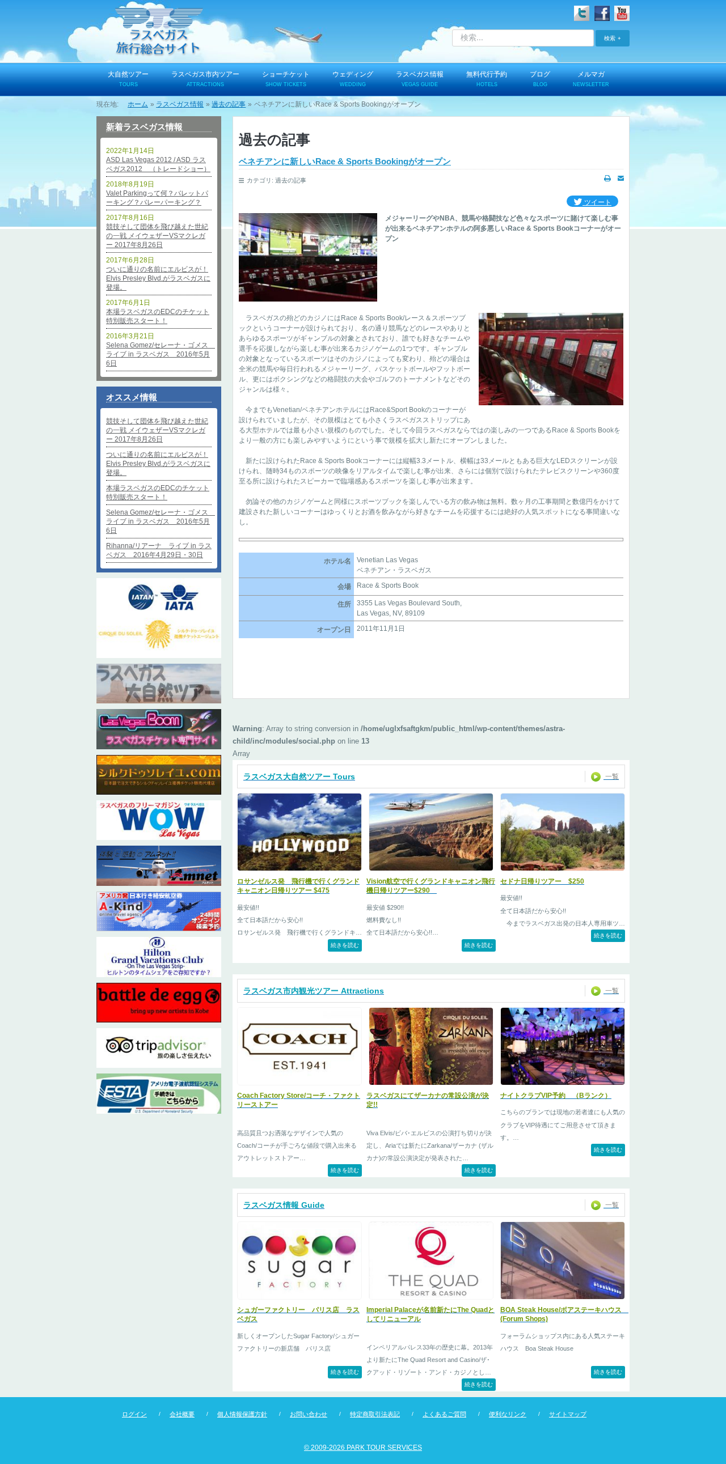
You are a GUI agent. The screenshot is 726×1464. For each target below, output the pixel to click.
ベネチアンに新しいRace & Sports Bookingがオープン (345, 161)
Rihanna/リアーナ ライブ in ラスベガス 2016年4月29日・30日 (159, 550)
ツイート (597, 202)
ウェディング (352, 78)
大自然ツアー (128, 78)
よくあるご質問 (444, 1414)
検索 (609, 38)
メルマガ (591, 78)
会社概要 (182, 1414)
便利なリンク (507, 1414)
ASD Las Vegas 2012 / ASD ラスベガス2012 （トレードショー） (158, 164)
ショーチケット (286, 78)
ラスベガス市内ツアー (205, 78)
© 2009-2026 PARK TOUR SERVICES (363, 1448)
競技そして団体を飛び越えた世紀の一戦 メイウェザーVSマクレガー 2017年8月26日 (157, 236)
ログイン (134, 1414)
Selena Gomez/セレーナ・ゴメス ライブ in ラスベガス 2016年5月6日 (159, 354)
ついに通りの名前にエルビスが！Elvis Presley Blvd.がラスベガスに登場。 (158, 278)
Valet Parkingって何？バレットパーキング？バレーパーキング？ (157, 197)
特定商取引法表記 (375, 1414)
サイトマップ (567, 1414)
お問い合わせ (308, 1414)
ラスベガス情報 (420, 78)
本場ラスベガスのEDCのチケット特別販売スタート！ (157, 316)
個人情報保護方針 (242, 1414)
